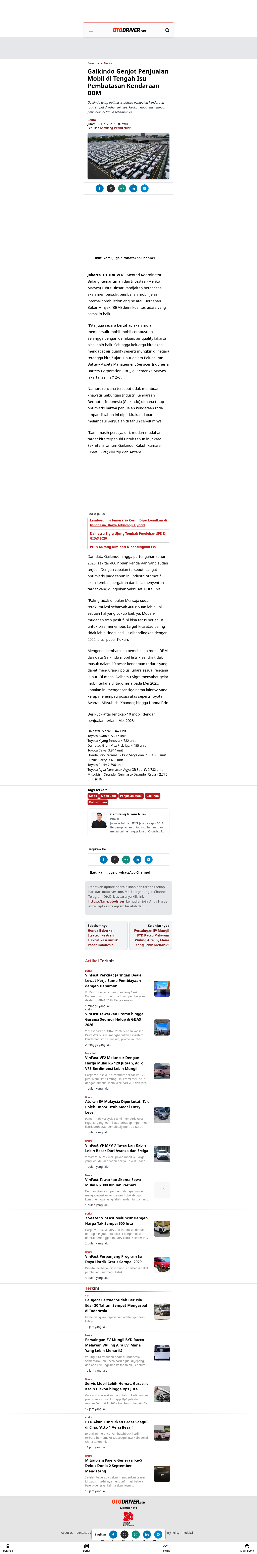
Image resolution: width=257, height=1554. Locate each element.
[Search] (167, 30)
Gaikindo (152, 796)
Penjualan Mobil (131, 796)
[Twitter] (110, 188)
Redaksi (188, 1533)
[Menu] (91, 30)
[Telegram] (144, 188)
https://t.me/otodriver (106, 901)
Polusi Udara (98, 802)
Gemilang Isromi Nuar (115, 128)
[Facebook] (99, 188)
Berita (108, 63)
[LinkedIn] (133, 188)
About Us (67, 1533)
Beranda (93, 63)
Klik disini (159, 872)
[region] (128, 12)
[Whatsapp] (122, 188)
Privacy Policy (170, 1533)
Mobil (93, 796)
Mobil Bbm (108, 796)
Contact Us (83, 1533)
